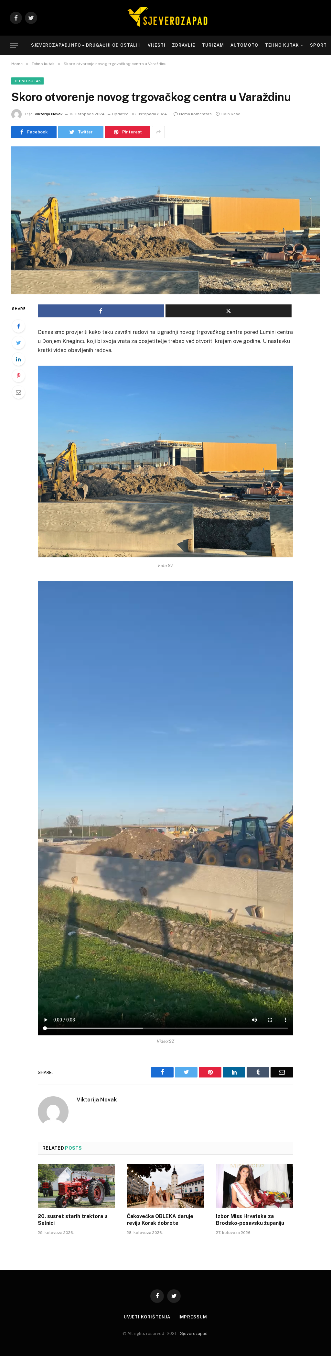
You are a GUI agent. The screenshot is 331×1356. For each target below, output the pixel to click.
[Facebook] (18, 326)
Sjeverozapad (194, 1333)
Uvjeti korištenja (147, 1317)
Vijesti (157, 45)
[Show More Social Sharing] (158, 132)
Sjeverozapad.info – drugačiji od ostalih (86, 45)
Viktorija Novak (49, 114)
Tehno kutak (282, 45)
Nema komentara (195, 114)
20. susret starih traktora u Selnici (72, 1219)
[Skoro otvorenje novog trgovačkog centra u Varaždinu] (165, 220)
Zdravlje (183, 45)
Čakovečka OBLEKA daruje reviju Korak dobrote (160, 1219)
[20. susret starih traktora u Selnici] (76, 1186)
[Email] (18, 392)
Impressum (192, 1317)
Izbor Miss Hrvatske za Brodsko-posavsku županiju (250, 1219)
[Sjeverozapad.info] (165, 18)
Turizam (213, 45)
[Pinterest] (18, 375)
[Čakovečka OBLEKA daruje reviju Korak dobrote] (165, 1186)
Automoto (244, 45)
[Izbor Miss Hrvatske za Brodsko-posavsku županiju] (254, 1186)
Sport (318, 45)
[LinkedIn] (18, 359)
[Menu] (14, 45)
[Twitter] (18, 342)
